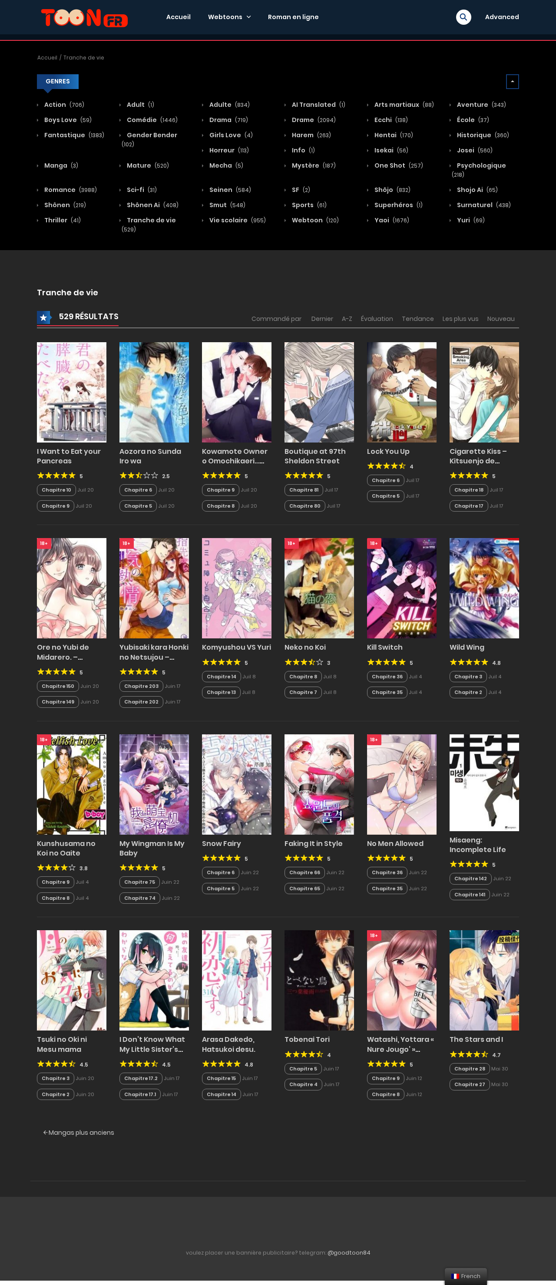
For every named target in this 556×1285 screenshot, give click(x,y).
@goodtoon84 (349, 1252)
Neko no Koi (305, 647)
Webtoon (315, 220)
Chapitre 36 (387, 676)
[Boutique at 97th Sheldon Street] (319, 391)
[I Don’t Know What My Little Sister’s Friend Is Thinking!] (154, 980)
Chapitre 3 (468, 676)
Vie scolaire (237, 220)
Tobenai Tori (307, 1039)
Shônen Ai (152, 205)
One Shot (398, 165)
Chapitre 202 (141, 701)
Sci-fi (141, 189)
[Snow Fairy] (236, 784)
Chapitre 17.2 (141, 1078)
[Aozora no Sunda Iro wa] (154, 391)
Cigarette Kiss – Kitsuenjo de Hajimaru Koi (478, 461)
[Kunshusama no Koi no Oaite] (71, 784)
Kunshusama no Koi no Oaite (66, 848)
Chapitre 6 (138, 489)
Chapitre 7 (303, 692)
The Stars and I (476, 1039)
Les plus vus (461, 318)
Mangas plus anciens (80, 1132)
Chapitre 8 (221, 505)
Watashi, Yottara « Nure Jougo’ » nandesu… (400, 1049)
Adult (140, 104)
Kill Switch (385, 647)
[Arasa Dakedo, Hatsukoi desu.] (236, 980)
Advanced (502, 17)
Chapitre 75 (139, 882)
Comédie (152, 120)
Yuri (470, 220)
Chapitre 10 (56, 489)
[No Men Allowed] (402, 784)
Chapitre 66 (304, 872)
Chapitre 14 (221, 676)
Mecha (225, 165)
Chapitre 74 (140, 898)
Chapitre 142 (470, 878)
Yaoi (391, 220)
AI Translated (318, 104)
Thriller (62, 220)
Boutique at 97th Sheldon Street (315, 456)
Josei (474, 150)
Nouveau (501, 318)
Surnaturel (483, 205)
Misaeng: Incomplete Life (478, 845)
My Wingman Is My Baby (152, 848)
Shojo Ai (477, 189)
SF (300, 189)
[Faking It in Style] (319, 784)
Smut (226, 205)
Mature (147, 165)
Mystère (313, 165)
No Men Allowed (395, 844)
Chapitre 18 (468, 489)
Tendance (418, 318)
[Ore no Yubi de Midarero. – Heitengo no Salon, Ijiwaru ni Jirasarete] (71, 588)
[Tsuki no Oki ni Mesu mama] (71, 980)
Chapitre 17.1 (140, 1094)
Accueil (178, 17)
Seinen (229, 189)
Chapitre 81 (303, 489)
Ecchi (390, 120)
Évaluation (377, 318)
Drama (228, 120)
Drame (313, 120)
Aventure (481, 104)
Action (63, 104)
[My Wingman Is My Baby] (154, 784)
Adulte (229, 104)
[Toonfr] (84, 16)
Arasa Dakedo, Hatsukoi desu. (228, 1044)
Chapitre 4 (303, 1084)
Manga (60, 165)
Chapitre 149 (58, 701)
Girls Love (230, 135)
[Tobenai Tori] (319, 980)
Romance (70, 189)
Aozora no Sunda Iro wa (150, 456)
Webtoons (225, 17)
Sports (309, 205)
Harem (311, 135)
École (472, 120)
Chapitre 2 (468, 692)
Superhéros (398, 205)
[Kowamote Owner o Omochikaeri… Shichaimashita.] (236, 391)
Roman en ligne (293, 17)
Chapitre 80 (305, 505)
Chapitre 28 (469, 1068)
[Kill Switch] (402, 588)
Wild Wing (467, 647)
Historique (482, 135)
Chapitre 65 (304, 888)
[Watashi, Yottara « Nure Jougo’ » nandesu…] (402, 980)
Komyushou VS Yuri (236, 647)
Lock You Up (388, 451)
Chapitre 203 (141, 686)
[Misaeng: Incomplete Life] (484, 782)
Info (303, 150)
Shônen (64, 205)
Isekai (390, 150)
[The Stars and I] (484, 980)
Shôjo (391, 189)
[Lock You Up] (402, 391)
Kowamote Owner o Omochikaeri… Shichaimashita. (235, 461)
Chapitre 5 (138, 505)
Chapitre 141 (469, 894)
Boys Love (67, 120)
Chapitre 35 (387, 692)
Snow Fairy (221, 844)
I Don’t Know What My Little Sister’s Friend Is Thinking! (152, 1049)
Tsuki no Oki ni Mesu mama (62, 1044)
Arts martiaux (403, 104)
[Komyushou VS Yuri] (236, 588)
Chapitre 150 (58, 686)
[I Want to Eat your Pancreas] (71, 391)
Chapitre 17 (468, 505)
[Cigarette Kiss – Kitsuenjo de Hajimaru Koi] (484, 391)
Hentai (393, 135)
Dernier (322, 318)
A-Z (347, 318)
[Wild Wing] (484, 588)
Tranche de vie (83, 57)
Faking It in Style (314, 844)
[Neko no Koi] (319, 588)
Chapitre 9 (56, 505)
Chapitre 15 (221, 1078)
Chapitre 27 (469, 1084)
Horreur (228, 150)
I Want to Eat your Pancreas (69, 456)
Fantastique (73, 135)
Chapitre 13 (221, 692)
